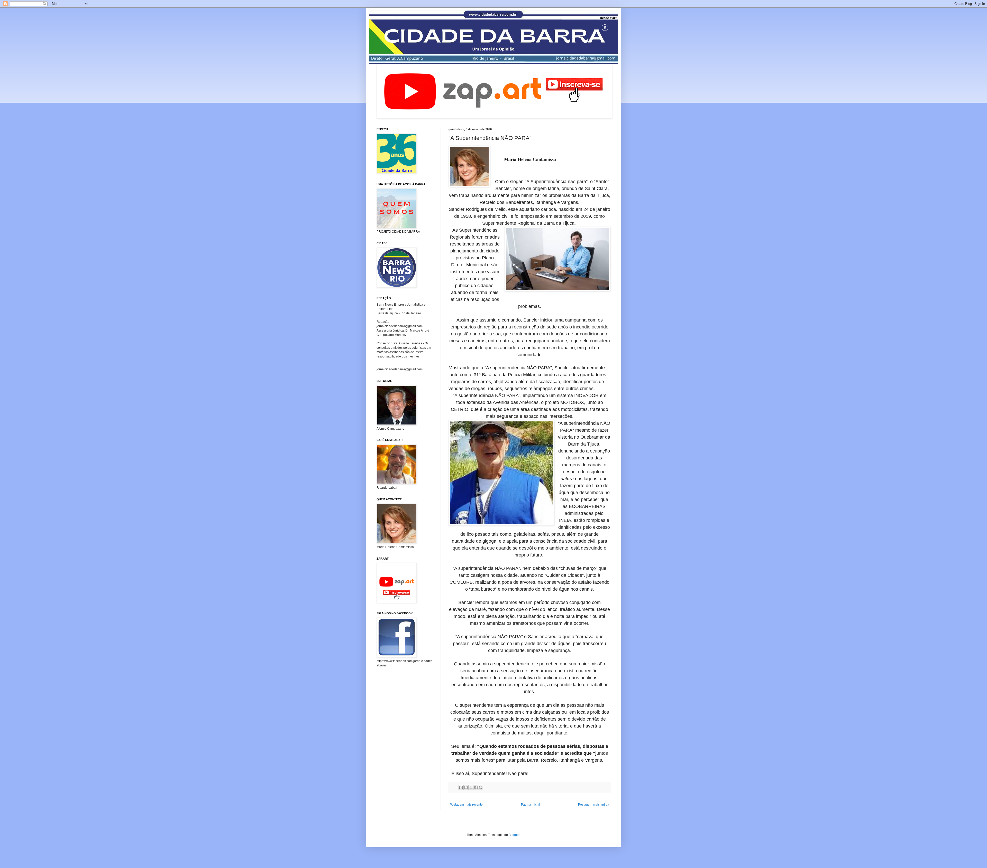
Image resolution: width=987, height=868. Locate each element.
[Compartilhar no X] (470, 787)
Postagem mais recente (466, 804)
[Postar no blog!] (466, 787)
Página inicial (530, 804)
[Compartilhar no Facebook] (475, 787)
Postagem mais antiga (593, 804)
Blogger (514, 835)
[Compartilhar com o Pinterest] (480, 787)
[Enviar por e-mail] (461, 787)
